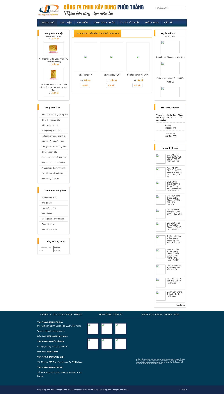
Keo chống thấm (49, 208)
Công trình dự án (104, 22)
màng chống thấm (80, 389)
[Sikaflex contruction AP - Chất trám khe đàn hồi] (137, 70)
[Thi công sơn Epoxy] (106, 343)
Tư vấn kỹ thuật (129, 22)
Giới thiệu (66, 22)
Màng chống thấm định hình (53, 168)
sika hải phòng (93, 389)
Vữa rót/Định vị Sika (50, 125)
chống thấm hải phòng (120, 389)
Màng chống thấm (49, 197)
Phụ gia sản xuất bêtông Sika (54, 147)
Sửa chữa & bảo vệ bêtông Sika (55, 115)
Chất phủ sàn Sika (49, 152)
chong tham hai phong (64, 389)
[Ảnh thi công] (93, 343)
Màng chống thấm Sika (51, 131)
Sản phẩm (82, 22)
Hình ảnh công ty (111, 314)
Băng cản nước (48, 224)
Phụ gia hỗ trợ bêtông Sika (53, 141)
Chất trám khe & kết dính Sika (54, 157)
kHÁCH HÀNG (152, 22)
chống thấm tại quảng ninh (144, 359)
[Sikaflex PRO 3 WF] (111, 70)
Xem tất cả (180, 305)
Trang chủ (48, 22)
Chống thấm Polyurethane (53, 219)
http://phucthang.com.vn (55, 331)
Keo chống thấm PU (50, 179)
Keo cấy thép (47, 213)
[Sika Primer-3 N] (85, 70)
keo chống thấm (105, 389)
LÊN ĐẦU (183, 389)
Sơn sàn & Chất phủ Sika (52, 173)
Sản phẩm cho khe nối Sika (53, 163)
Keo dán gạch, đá (49, 229)
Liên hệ (168, 22)
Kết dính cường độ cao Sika (53, 136)
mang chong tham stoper (46, 389)
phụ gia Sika (47, 203)
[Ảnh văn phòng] (93, 328)
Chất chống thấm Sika (51, 120)
